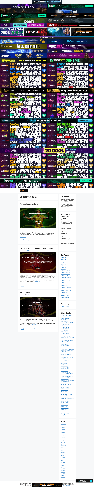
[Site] (23, 65)
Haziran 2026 (63, 425)
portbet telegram (65, 394)
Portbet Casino (71, 349)
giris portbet (63, 319)
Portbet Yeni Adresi (65, 406)
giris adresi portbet (65, 318)
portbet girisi (70, 357)
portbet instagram (69, 373)
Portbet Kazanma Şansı (29, 204)
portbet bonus (71, 337)
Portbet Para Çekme (66, 384)
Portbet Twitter (64, 398)
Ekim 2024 (63, 440)
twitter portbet (70, 412)
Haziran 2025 (63, 430)
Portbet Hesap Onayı (65, 295)
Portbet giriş (65, 360)
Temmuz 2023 (63, 465)
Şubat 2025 (63, 434)
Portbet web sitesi (65, 401)
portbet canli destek (65, 341)
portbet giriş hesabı (64, 363)
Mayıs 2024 (63, 448)
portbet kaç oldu (64, 379)
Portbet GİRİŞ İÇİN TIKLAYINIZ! (47, 37)
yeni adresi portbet (65, 413)
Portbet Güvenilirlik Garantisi (66, 287)
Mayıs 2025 (63, 432)
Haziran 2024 (63, 447)
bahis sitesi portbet (68, 315)
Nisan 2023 (63, 470)
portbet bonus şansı (63, 340)
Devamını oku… (23, 237)
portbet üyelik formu (64, 410)
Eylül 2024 (63, 442)
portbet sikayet (64, 390)
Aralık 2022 (63, 477)
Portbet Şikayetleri (71, 410)
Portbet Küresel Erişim (65, 292)
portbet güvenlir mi (64, 371)
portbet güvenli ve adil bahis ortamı (65, 372)
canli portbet (63, 316)
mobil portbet (64, 324)
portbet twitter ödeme (71, 398)
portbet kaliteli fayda (63, 376)
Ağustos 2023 (63, 463)
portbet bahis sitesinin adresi (64, 337)
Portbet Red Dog (64, 293)
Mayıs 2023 (63, 468)
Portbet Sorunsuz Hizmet (66, 290)
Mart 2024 (63, 452)
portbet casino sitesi (66, 354)
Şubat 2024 (63, 453)
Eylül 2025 (63, 429)
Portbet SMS (25, 292)
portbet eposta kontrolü (25, 240)
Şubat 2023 (63, 473)
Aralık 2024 (63, 437)
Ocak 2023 (63, 475)
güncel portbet (63, 322)
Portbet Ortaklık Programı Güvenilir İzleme (36, 248)
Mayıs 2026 (63, 427)
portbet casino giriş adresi (70, 350)
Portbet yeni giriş (65, 408)
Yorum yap (22, 241)
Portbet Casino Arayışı (65, 297)
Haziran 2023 (63, 467)
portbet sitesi (64, 391)
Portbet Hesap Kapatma (65, 279)
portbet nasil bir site (65, 383)
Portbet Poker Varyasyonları (66, 277)
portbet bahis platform (63, 334)
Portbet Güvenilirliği (64, 369)
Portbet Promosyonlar (24, 239)
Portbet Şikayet (64, 264)
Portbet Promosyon (65, 386)
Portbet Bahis (65, 333)
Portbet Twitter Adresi (65, 284)
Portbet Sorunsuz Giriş (65, 272)
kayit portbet (69, 322)
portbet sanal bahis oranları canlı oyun (65, 388)
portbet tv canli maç (64, 395)
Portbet (62, 260)
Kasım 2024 (63, 439)
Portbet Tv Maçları (64, 285)
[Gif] (47, 90)
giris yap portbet (65, 321)
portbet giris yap (64, 358)
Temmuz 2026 (63, 424)
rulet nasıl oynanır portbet (64, 412)
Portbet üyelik (64, 409)
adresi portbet (62, 315)
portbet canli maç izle (65, 343)
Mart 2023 (63, 472)
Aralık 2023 (63, 457)
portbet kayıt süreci (68, 377)
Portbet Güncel (64, 265)
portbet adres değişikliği (65, 328)
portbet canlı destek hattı (65, 345)
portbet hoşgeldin (63, 373)
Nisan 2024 (63, 450)
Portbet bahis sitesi (66, 336)
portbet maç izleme (71, 380)
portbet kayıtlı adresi (63, 377)
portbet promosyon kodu (65, 387)
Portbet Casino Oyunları (65, 351)
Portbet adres (65, 327)
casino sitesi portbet (69, 316)
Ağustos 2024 (63, 444)
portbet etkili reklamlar (63, 357)
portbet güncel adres (65, 367)
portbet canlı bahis (64, 344)
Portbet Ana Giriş (64, 289)
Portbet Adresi (63, 257)
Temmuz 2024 (63, 445)
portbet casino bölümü (63, 350)
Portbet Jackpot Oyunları (65, 275)
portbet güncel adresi (65, 368)
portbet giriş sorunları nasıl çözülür (65, 364)
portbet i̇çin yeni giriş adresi (65, 374)
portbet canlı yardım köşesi (64, 349)
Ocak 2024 (63, 455)
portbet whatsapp (64, 402)
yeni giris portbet (65, 414)
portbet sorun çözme (70, 391)
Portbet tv (71, 394)
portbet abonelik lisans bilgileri (64, 325)
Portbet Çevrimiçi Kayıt (65, 280)
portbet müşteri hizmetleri (65, 381)
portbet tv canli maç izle (64, 397)
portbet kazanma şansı (32, 240)
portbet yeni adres (40, 240)
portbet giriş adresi (64, 362)
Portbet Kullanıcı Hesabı (65, 270)
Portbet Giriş (63, 259)
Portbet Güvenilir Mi (71, 369)
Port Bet (62, 262)
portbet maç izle (64, 380)
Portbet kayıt (69, 376)
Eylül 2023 (63, 462)
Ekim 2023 (63, 460)
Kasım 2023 (63, 458)
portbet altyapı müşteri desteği (64, 331)
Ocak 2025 (63, 435)
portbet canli (69, 340)
